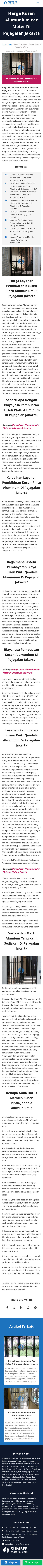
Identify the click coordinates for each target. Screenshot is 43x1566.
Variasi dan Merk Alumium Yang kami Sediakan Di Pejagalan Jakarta (23, 231)
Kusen (10, 44)
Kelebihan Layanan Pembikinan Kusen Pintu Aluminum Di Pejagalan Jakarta (23, 195)
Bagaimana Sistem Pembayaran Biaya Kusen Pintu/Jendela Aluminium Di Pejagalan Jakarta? (23, 204)
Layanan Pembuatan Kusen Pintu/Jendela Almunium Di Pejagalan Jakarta (21, 223)
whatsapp (33, 1562)
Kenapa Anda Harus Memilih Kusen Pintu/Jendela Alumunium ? (22, 240)
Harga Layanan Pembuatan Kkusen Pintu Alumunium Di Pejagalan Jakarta (22, 178)
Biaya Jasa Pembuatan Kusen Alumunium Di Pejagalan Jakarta (22, 214)
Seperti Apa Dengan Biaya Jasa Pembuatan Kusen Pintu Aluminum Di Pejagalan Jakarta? (23, 186)
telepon (12, 1562)
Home (4, 44)
